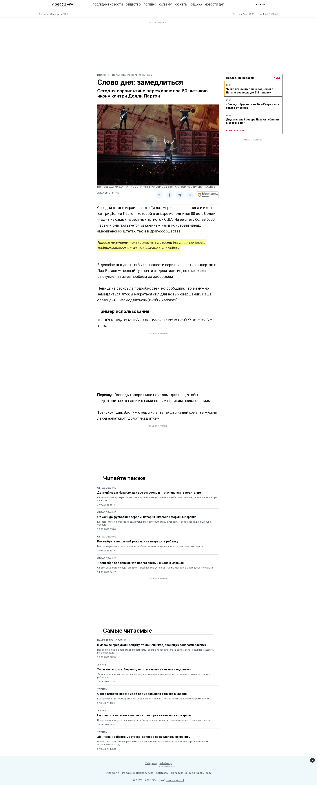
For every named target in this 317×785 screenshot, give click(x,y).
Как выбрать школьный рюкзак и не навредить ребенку (137, 541)
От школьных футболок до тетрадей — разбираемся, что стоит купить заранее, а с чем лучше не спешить (155, 567)
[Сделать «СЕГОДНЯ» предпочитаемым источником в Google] (208, 194)
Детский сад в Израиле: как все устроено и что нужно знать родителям (149, 492)
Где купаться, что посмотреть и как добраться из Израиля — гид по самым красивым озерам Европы (153, 698)
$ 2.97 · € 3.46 (270, 14)
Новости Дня (214, 4)
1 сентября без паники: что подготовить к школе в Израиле (140, 563)
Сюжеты (181, 4)
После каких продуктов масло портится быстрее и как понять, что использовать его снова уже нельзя (153, 720)
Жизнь (101, 664)
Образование (106, 487)
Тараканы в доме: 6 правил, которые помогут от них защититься (144, 669)
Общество (133, 4)
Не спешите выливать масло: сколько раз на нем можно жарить (144, 715)
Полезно (150, 4)
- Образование (121, 75)
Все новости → (235, 130)
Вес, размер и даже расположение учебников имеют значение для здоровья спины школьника (150, 546)
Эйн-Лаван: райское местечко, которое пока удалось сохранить (143, 737)
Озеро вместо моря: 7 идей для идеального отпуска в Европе (142, 694)
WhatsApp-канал (146, 247)
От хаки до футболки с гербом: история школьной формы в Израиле (146, 517)
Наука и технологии (111, 640)
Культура (165, 4)
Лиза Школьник (108, 192)
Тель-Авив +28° (245, 14)
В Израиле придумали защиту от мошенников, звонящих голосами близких (151, 645)
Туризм (102, 689)
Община (196, 4)
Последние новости (108, 4)
